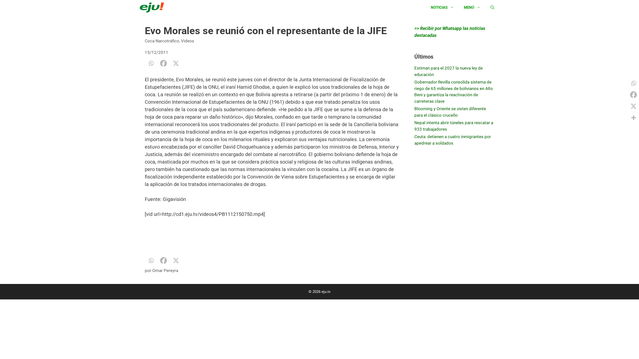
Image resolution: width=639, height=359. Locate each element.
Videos (187, 40)
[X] (176, 63)
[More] (633, 117)
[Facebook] (163, 63)
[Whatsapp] (151, 63)
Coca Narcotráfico (162, 40)
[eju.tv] (153, 7)
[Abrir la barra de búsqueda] (492, 7)
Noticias (439, 7)
